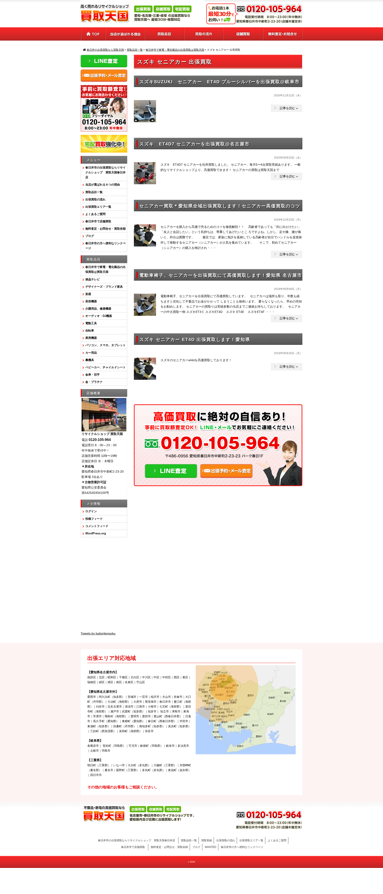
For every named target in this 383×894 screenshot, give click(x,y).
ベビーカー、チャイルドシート (105, 367)
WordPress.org (95, 533)
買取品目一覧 (94, 192)
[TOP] (93, 34)
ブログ (89, 236)
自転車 (89, 330)
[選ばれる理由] (125, 34)
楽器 (88, 294)
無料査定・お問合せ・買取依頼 (105, 228)
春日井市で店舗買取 (99, 221)
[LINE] (171, 475)
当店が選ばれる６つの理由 (102, 184)
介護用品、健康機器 (98, 308)
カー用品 (91, 352)
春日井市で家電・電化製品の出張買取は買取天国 (105, 269)
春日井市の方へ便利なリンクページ (105, 246)
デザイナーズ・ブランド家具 (104, 286)
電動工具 (91, 323)
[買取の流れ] (204, 34)
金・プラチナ (94, 382)
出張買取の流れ (95, 199)
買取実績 (206, 840)
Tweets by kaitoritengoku (98, 633)
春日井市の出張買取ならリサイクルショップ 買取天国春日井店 (105, 172)
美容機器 (91, 301)
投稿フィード (94, 518)
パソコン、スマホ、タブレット (105, 345)
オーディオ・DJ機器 (98, 316)
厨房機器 (91, 337)
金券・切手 (92, 374)
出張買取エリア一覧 (98, 206)
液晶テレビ (92, 279)
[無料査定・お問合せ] (282, 34)
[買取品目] (164, 34)
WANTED (210, 847)
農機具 (89, 360)
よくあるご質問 (95, 214)
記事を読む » (289, 108)
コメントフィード (96, 526)
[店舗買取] (243, 34)
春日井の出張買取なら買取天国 (191, 875)
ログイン (91, 511)
